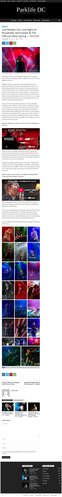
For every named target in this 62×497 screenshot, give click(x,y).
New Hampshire (9, 367)
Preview (20, 20)
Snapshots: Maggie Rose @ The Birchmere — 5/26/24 (32, 383)
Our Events (26, 1)
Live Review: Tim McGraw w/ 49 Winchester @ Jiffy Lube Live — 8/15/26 (21, 414)
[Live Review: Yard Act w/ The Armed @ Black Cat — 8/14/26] (8, 406)
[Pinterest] (11, 43)
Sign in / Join (3, 1)
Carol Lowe (5, 39)
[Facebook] (3, 43)
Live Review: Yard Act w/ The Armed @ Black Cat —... (34, 470)
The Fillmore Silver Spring (33, 367)
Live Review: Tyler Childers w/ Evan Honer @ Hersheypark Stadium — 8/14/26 (34, 414)
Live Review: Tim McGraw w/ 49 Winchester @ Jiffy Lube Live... (34, 477)
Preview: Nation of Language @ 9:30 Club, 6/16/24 (10, 383)
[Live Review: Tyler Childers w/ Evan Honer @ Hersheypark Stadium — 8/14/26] (34, 406)
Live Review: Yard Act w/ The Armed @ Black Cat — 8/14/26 (7, 414)
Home (9, 1)
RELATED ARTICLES (7, 400)
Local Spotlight (28, 20)
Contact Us (19, 1)
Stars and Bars (45, 20)
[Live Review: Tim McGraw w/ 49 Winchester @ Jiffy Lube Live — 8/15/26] (21, 406)
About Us (13, 1)
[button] (59, 20)
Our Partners (33, 1)
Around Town (36, 20)
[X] (7, 43)
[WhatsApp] (14, 43)
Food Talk (45, 480)
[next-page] (39, 400)
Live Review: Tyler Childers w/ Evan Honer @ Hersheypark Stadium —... (35, 485)
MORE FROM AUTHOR (18, 400)
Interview (45, 483)
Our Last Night (16, 367)
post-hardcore (24, 367)
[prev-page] (37, 400)
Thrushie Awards (42, 1)
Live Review (13, 20)
